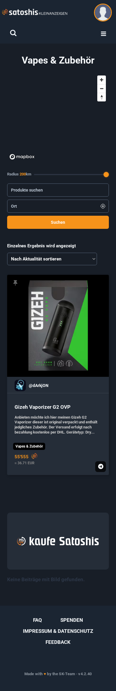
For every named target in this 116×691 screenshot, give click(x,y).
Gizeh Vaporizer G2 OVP (42, 407)
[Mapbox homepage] (22, 156)
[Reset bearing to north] (101, 97)
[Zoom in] (101, 79)
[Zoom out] (101, 88)
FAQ (37, 620)
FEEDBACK (58, 642)
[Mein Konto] (103, 12)
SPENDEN (71, 620)
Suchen (58, 222)
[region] (58, 117)
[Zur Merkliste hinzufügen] (15, 283)
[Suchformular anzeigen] (13, 33)
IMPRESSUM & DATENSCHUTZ (58, 631)
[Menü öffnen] (103, 33)
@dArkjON (38, 385)
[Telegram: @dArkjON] (100, 466)
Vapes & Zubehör (29, 446)
